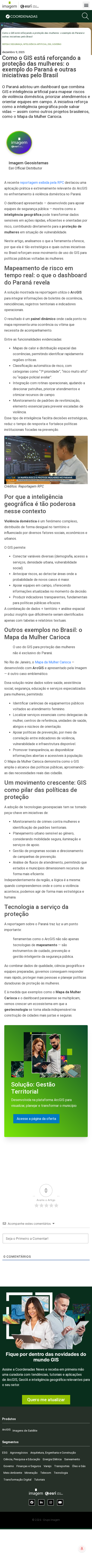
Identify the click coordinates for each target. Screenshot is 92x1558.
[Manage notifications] (82, 1548)
